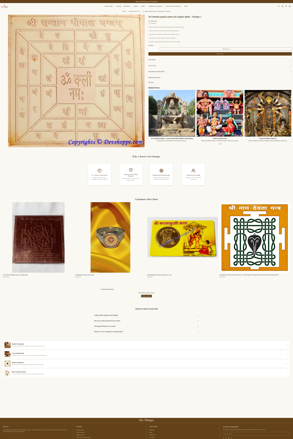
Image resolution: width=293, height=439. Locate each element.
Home (124, 11)
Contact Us (152, 434)
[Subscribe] (288, 433)
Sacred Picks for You (134, 11)
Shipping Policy (80, 434)
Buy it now (220, 54)
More (185, 6)
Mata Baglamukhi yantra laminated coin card (159, 275)
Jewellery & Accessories (155, 6)
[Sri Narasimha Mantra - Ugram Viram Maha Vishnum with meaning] (220, 113)
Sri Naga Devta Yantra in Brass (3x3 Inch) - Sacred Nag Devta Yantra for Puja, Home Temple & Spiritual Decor (249, 275)
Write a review (146, 296)
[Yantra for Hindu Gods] (268, 113)
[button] (219, 143)
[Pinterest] (228, 438)
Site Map (152, 437)
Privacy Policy (80, 430)
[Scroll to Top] (290, 430)
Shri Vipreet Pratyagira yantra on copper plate (15, 275)
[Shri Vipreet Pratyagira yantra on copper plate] (38, 237)
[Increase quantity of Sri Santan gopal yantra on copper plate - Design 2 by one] (156, 49)
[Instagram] (223, 438)
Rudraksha (127, 6)
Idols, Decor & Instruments (173, 6)
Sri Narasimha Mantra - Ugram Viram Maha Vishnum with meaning (220, 138)
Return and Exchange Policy (83, 437)
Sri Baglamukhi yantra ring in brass (84, 275)
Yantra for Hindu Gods (268, 138)
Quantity (150, 45)
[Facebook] (226, 438)
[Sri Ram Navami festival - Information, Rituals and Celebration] (172, 113)
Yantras (135, 6)
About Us (152, 430)
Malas (143, 6)
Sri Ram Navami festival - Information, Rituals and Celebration (172, 138)
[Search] (279, 6)
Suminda (118, 6)
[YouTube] (231, 438)
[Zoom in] (143, 18)
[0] (289, 6)
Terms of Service (80, 432)
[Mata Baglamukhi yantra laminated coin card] (182, 237)
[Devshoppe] (4, 6)
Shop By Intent (109, 6)
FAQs (151, 432)
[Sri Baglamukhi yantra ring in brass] (110, 237)
